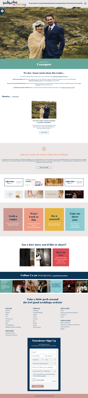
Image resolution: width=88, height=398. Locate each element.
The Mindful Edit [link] (9, 325)
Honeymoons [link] (56, 3)
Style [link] (34, 321)
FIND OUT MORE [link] (44, 167)
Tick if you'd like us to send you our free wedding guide (44, 375)
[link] (2, 11)
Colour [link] (35, 316)
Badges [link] (62, 328)
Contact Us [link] (63, 314)
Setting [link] (35, 323)
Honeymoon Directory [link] (11, 335)
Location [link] (35, 318)
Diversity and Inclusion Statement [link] (69, 312)
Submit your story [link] (61, 263)
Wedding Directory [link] (10, 333)
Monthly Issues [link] (37, 327)
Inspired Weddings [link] (38, 312)
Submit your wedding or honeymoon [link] (70, 324)
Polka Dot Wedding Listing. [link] (36, 80)
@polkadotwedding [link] (60, 276)
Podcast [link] (73, 3)
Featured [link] (33, 3)
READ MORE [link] (44, 132)
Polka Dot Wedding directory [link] (60, 76)
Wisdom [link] (43, 3)
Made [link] (48, 3)
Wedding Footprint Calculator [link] (13, 327)
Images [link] (35, 314)
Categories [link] (36, 310)
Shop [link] (79, 3)
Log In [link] (62, 316)
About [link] (62, 310)
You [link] (38, 3)
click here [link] (49, 80)
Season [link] (35, 325)
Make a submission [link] (65, 322)
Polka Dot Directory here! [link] (68, 87)
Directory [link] (65, 3)
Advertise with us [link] (65, 326)
